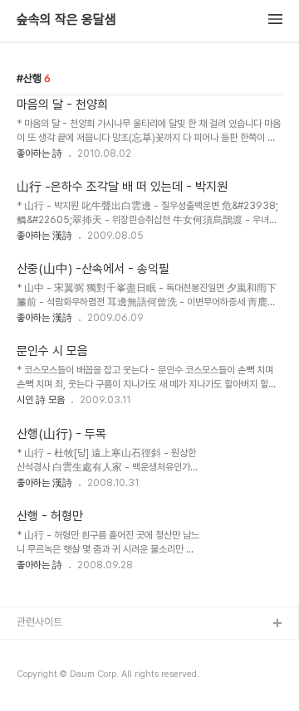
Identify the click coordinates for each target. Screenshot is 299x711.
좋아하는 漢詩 (44, 235)
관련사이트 (39, 622)
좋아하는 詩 (39, 153)
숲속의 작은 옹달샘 (66, 19)
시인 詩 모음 (41, 400)
